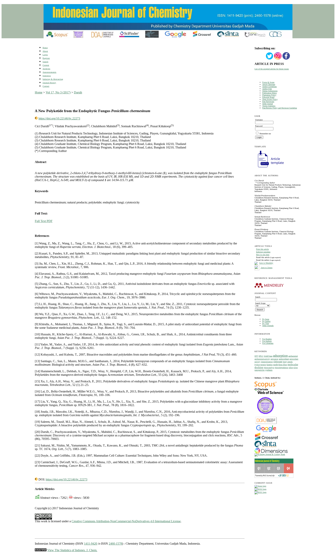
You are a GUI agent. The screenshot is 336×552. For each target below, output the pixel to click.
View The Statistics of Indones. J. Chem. (72, 550)
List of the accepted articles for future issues (272, 69)
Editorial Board (268, 97)
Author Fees (267, 89)
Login (45, 55)
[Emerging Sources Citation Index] (265, 416)
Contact (46, 86)
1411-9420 (90, 543)
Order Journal (267, 104)
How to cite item (262, 255)
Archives (46, 69)
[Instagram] (278, 59)
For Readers (267, 339)
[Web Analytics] (40, 550)
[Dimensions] (271, 453)
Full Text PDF (43, 221)
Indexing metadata (263, 252)
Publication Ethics (269, 93)
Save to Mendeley (266, 263)
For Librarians (267, 343)
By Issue (265, 319)
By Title (265, 323)
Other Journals (268, 325)
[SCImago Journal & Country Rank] (270, 454)
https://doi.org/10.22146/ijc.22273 (59, 118)
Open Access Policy (270, 99)
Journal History (49, 83)
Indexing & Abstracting (53, 79)
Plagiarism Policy (269, 95)
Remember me (265, 134)
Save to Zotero (266, 268)
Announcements (49, 72)
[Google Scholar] (266, 432)
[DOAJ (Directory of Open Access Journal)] (266, 424)
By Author (266, 321)
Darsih (78, 92)
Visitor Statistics (268, 106)
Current (46, 65)
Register (46, 58)
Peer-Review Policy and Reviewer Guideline (279, 108)
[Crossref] (266, 440)
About (45, 51)
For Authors (267, 341)
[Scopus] (265, 387)
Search (45, 62)
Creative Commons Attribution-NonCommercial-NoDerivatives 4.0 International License (126, 521)
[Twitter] (269, 59)
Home (45, 48)
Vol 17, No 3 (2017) (58, 92)
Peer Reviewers (268, 101)
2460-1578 (115, 543)
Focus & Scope (268, 82)
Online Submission (269, 91)
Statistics (47, 76)
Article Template (268, 84)
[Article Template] (269, 168)
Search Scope (260, 303)
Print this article (262, 249)
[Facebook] (286, 59)
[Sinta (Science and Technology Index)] (265, 447)
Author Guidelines (269, 86)
